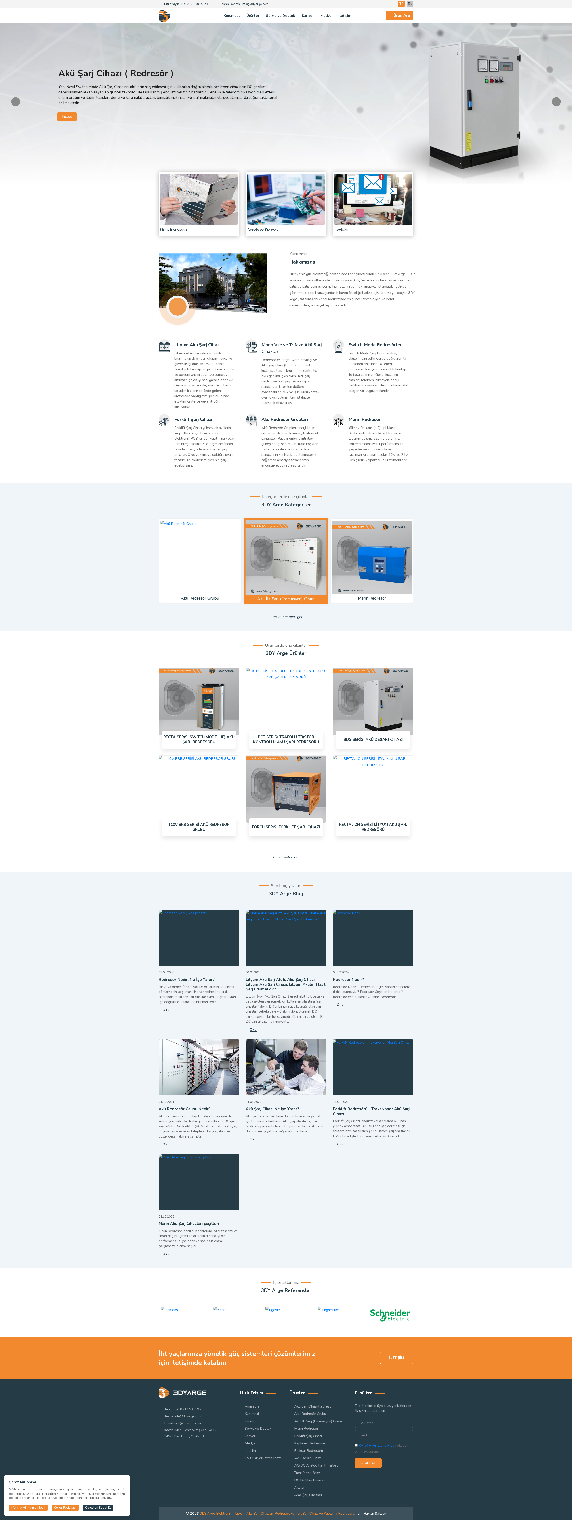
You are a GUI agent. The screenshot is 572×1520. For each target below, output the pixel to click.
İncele (67, 111)
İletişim (344, 15)
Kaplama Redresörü (309, 1443)
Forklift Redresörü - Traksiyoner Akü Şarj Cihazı (371, 1111)
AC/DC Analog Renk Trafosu (316, 1465)
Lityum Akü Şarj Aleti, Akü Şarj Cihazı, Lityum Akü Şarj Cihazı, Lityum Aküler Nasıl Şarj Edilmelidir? (286, 984)
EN (410, 4)
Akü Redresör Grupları (284, 419)
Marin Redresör (365, 419)
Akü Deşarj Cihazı (307, 1458)
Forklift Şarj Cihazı (193, 419)
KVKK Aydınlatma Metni (263, 1458)
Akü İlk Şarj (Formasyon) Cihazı (318, 1421)
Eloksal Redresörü (308, 1450)
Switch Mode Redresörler (375, 345)
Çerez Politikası (65, 1508)
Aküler (299, 1487)
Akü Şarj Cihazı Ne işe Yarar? (272, 1109)
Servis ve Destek (280, 15)
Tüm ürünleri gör (286, 857)
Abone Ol (368, 1463)
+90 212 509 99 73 (194, 4)
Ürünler (252, 15)
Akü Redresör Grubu (310, 1413)
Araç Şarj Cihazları (308, 1495)
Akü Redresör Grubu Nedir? (185, 1109)
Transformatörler (307, 1472)
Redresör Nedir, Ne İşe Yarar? (187, 979)
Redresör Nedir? (348, 979)
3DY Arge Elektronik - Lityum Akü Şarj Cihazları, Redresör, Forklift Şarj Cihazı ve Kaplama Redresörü (277, 1513)
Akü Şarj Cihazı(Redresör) (314, 1406)
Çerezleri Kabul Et (98, 1508)
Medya (326, 15)
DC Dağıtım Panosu (309, 1480)
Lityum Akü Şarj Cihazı (197, 345)
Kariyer (308, 15)
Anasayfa (252, 1406)
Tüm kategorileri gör (286, 616)
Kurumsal (232, 15)
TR (401, 4)
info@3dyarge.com (255, 4)
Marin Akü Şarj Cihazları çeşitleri (189, 1223)
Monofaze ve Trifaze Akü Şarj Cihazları (291, 348)
